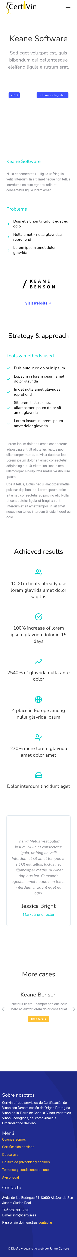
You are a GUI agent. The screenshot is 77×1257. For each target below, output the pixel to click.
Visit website (36, 303)
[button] (68, 7)
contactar (45, 1222)
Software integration (52, 95)
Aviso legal (10, 1177)
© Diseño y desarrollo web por (38, 1249)
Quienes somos (14, 1139)
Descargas (10, 1155)
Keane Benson (39, 994)
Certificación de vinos (18, 1147)
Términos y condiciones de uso (25, 1170)
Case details (38, 1019)
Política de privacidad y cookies (26, 1162)
